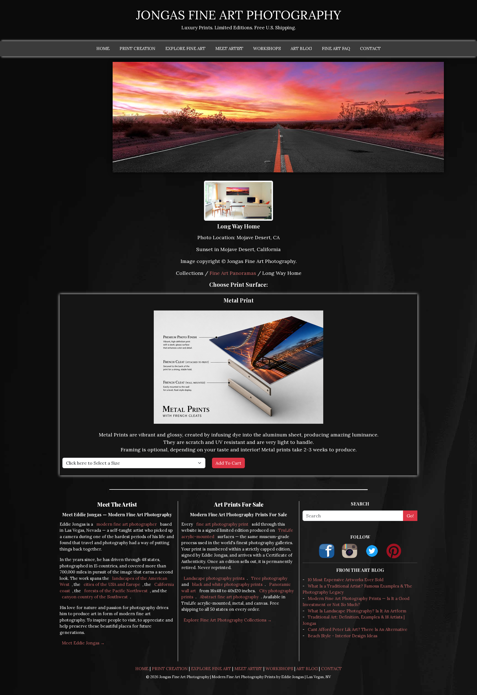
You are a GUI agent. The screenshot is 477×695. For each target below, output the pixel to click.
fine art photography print (222, 524)
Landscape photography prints (214, 578)
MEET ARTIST (229, 48)
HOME (103, 48)
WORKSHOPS (267, 48)
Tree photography (269, 578)
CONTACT (370, 48)
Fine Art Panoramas (233, 273)
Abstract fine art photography (229, 596)
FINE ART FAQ (336, 48)
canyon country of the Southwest (95, 596)
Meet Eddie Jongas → (83, 643)
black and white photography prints (227, 584)
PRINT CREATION (137, 48)
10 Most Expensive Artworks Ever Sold (345, 579)
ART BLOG (301, 48)
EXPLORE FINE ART (185, 48)
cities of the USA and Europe (112, 584)
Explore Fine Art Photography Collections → (228, 620)
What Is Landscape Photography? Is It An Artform (357, 611)
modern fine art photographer (126, 524)
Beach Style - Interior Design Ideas (342, 635)
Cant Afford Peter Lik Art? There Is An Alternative (357, 629)
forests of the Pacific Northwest (116, 590)
